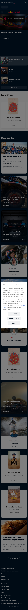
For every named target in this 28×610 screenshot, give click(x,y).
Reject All (14, 323)
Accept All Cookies (14, 318)
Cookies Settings (14, 313)
